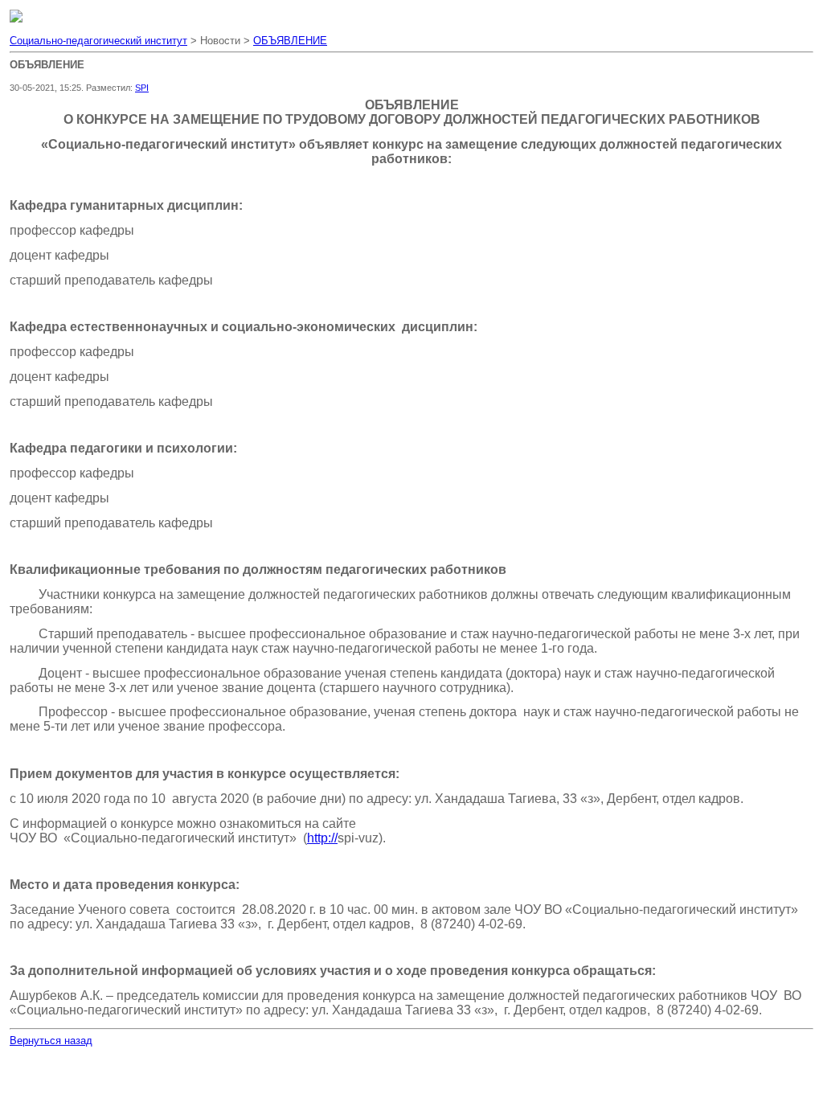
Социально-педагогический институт (98, 41)
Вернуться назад (51, 1040)
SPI (142, 87)
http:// (322, 838)
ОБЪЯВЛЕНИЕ (290, 41)
